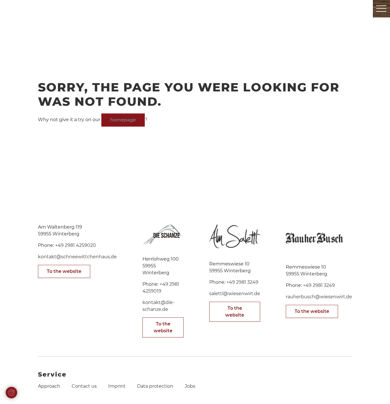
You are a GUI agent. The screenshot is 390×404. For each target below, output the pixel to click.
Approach (49, 386)
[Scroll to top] (377, 391)
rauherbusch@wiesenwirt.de (319, 296)
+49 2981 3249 (242, 282)
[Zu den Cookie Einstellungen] (11, 392)
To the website (64, 271)
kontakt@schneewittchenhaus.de (77, 256)
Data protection (155, 386)
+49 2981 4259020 (75, 245)
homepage (123, 120)
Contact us (84, 386)
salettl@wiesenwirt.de (234, 293)
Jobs (190, 386)
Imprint (117, 386)
